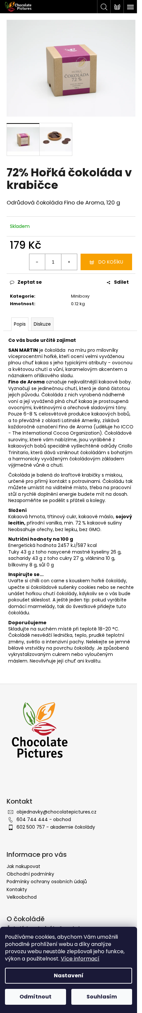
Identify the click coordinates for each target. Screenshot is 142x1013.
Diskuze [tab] (42, 324)
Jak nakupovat (23, 866)
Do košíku (110, 262)
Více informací (80, 958)
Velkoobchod (22, 897)
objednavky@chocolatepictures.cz (56, 812)
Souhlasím (102, 996)
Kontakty (17, 889)
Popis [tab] (20, 324)
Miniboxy (80, 296)
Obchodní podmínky (30, 874)
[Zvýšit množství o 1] (69, 262)
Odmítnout (35, 996)
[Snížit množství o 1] (37, 262)
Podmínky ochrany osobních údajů (47, 881)
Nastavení (69, 975)
